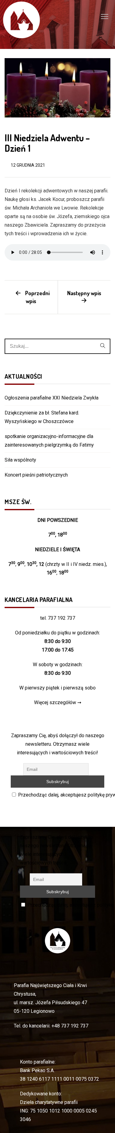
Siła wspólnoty (20, 460)
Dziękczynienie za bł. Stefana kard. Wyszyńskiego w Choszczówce (42, 417)
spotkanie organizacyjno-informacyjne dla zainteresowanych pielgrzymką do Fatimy (49, 440)
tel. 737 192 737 (57, 618)
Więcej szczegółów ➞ (57, 702)
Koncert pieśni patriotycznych (36, 475)
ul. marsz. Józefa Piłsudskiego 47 (50, 1002)
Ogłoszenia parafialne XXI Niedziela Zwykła (51, 398)
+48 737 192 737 (70, 1026)
